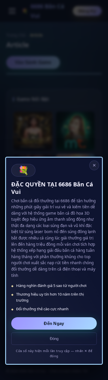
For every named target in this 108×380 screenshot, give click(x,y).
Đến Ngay (54, 323)
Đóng (54, 338)
